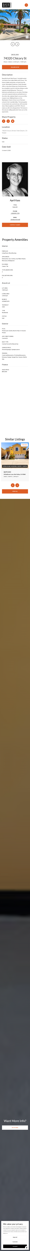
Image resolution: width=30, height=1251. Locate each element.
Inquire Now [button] (15, 67)
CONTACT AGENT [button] (15, 225)
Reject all (15, 1237)
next (17, 44)
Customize (15, 1241)
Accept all (15, 1246)
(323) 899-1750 (15, 213)
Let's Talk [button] (15, 1127)
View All (15, 491)
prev (13, 44)
